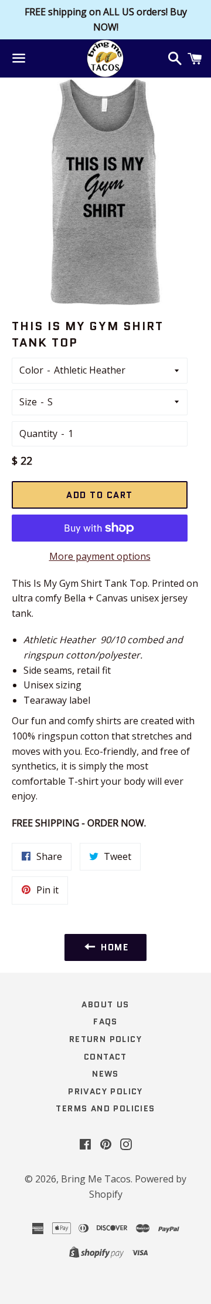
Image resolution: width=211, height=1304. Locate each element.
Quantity (38, 433)
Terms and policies (105, 1108)
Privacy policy (105, 1091)
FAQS (105, 1021)
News (105, 1074)
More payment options (100, 556)
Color (31, 370)
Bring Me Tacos (96, 1178)
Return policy (105, 1039)
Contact (105, 1057)
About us (105, 1004)
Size (28, 401)
